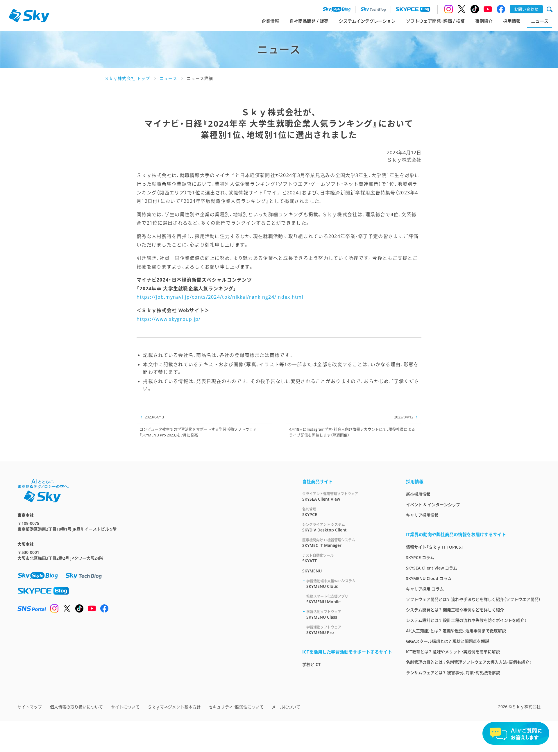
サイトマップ (29, 707)
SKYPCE (309, 512)
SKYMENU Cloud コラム (429, 578)
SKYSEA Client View (330, 496)
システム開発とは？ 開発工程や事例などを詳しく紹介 (455, 610)
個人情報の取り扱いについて (76, 707)
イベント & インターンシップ (433, 504)
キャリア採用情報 (422, 515)
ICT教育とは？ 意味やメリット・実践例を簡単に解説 (453, 651)
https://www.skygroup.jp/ (169, 319)
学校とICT (311, 664)
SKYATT (318, 558)
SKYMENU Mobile (327, 599)
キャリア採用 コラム (425, 589)
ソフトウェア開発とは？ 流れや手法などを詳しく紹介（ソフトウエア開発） (473, 599)
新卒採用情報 (418, 494)
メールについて (286, 707)
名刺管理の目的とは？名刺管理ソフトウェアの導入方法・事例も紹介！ (468, 662)
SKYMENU (312, 571)
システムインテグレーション (367, 21)
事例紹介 (484, 21)
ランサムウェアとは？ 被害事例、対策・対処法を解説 (453, 672)
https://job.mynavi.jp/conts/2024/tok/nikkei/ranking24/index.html (220, 297)
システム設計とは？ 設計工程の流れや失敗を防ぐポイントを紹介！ (466, 620)
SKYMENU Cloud (330, 584)
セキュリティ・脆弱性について (236, 707)
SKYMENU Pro (323, 630)
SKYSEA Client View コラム (431, 568)
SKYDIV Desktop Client (324, 527)
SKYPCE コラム (420, 557)
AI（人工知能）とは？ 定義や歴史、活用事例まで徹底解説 (456, 630)
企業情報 (270, 21)
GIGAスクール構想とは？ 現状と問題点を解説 (447, 641)
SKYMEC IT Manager (328, 543)
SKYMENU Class (323, 614)
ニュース (539, 21)
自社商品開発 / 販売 (308, 21)
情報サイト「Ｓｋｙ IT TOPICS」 (434, 547)
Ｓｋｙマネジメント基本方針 (174, 707)
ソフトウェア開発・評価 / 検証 (435, 21)
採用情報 (512, 21)
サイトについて (125, 707)
